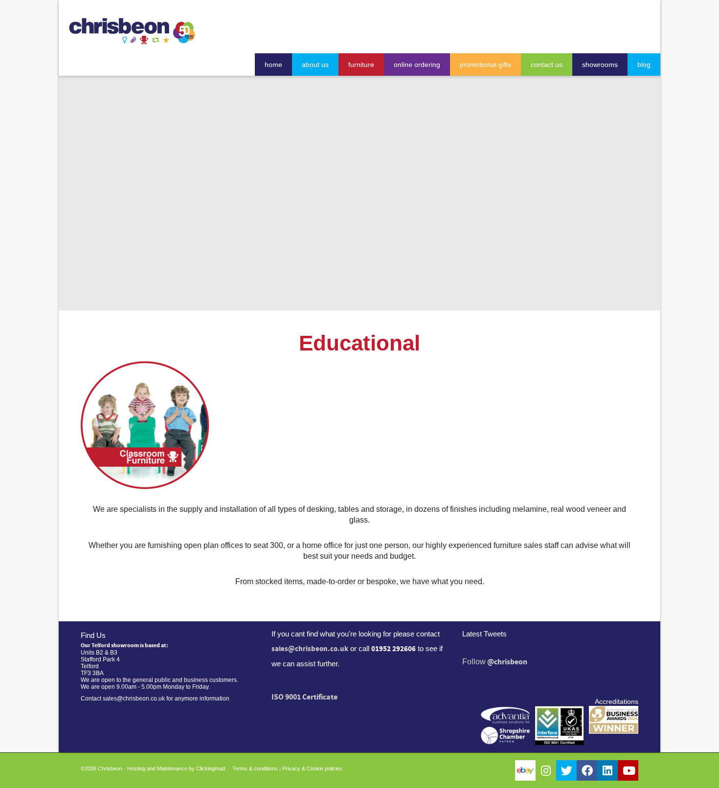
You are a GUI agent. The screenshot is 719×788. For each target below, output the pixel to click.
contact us (546, 64)
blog (644, 64)
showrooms (600, 64)
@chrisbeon (507, 662)
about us (315, 64)
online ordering (417, 64)
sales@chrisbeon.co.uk (309, 649)
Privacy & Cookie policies (312, 768)
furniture (361, 64)
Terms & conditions (255, 768)
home (273, 64)
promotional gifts (485, 64)
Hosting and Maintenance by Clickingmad (176, 768)
